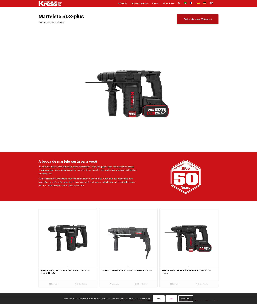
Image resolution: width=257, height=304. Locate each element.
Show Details (81, 284)
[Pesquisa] (179, 3)
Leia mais (54, 284)
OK (158, 298)
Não (171, 298)
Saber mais (186, 298)
